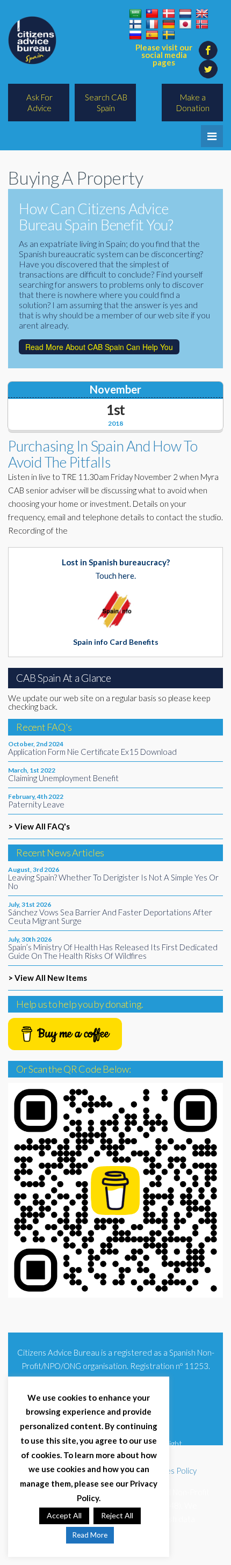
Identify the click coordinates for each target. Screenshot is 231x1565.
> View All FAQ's (39, 826)
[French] (152, 24)
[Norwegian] (202, 24)
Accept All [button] (64, 1515)
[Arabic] (135, 14)
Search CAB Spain (106, 102)
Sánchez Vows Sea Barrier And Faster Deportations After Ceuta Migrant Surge (110, 916)
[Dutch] (185, 14)
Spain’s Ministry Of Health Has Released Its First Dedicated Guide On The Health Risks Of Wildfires (113, 951)
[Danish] (168, 14)
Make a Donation (193, 102)
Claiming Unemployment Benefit (63, 778)
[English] (202, 14)
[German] (168, 24)
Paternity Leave (36, 804)
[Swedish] (168, 35)
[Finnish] (135, 24)
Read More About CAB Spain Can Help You (99, 346)
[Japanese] (185, 24)
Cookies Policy (171, 1470)
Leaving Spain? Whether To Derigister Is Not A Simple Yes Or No (113, 881)
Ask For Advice (39, 102)
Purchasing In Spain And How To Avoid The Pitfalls (103, 454)
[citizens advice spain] (32, 40)
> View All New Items (47, 977)
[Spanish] (152, 35)
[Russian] (135, 35)
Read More (90, 1535)
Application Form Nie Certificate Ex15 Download (92, 751)
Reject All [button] (117, 1515)
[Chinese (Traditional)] (152, 14)
